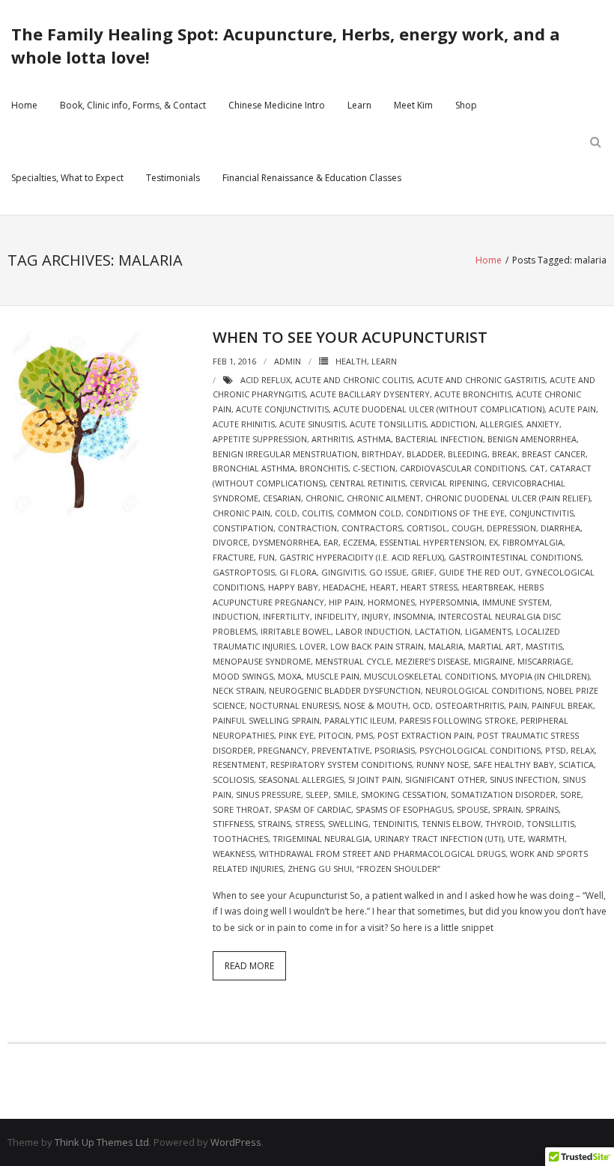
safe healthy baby (513, 764)
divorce (230, 542)
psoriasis (394, 750)
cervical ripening (448, 483)
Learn (359, 105)
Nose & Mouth (376, 705)
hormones (391, 602)
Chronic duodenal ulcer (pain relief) (507, 498)
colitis (317, 513)
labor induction (372, 631)
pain (517, 705)
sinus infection (524, 779)
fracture (233, 557)
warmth (546, 838)
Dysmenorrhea (285, 542)
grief (422, 572)
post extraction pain (424, 735)
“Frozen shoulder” (398, 868)
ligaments (488, 631)
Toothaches (240, 838)
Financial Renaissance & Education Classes (311, 177)
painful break (562, 705)
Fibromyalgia (532, 542)
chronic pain (241, 513)
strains (274, 823)
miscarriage (544, 661)
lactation (437, 631)
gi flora (298, 572)
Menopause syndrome (262, 661)
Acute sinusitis (312, 424)
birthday (382, 454)
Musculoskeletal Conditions (430, 676)
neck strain (238, 690)
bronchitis (324, 468)
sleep (317, 794)
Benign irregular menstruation (285, 454)
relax (583, 750)
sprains (542, 809)
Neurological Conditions (483, 690)
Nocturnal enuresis (294, 705)
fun (266, 557)
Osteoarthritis (469, 705)
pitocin (334, 735)
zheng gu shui (320, 868)
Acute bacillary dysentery (370, 394)
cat (537, 468)
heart (383, 587)
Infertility (286, 616)
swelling (348, 823)
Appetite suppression (260, 439)
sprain (507, 809)
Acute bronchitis (472, 394)
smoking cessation (403, 794)
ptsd (555, 750)
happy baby (293, 587)
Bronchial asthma (254, 468)
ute (515, 838)
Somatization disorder (503, 794)
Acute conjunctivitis (282, 409)
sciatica (576, 764)
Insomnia (413, 616)
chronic (324, 498)
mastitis (544, 646)
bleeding (467, 454)
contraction (307, 528)
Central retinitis (367, 483)
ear (330, 542)
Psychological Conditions (480, 750)
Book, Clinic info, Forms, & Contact (133, 105)
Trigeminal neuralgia (321, 838)
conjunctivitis (541, 513)
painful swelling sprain (266, 720)
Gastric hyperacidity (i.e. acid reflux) (361, 557)
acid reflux (265, 379)
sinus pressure (268, 794)
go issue (388, 572)
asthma (374, 439)
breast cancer (554, 454)
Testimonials (173, 177)
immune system (516, 602)
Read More (249, 965)
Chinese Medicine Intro (276, 105)
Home (24, 105)
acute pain (572, 409)
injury (375, 616)
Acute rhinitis (244, 424)
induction (235, 616)
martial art (494, 646)
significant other (445, 779)
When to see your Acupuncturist (350, 337)
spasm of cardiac (312, 809)
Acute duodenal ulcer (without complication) (438, 409)
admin (287, 361)
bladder (425, 454)
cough (467, 528)
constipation (243, 528)
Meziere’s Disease (432, 661)
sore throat (241, 809)
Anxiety (542, 424)
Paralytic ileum (359, 720)
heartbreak (488, 587)
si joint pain (374, 779)
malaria (445, 646)
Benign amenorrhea (532, 439)
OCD (422, 705)
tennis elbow (451, 823)
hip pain (346, 602)
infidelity (335, 616)
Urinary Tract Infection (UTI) (438, 838)
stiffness (233, 823)
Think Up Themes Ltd (102, 1142)
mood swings (243, 676)
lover (313, 646)
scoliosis (233, 779)
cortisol (427, 528)
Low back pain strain (377, 646)
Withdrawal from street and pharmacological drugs (382, 853)
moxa (290, 676)
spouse (472, 809)
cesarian (282, 498)
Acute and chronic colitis (354, 379)
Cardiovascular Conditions (462, 468)
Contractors (371, 528)
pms (364, 735)
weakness (234, 853)
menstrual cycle (353, 661)
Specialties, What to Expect (67, 177)
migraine (493, 661)
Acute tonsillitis (388, 424)
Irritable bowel (296, 631)
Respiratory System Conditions (341, 764)
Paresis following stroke (457, 720)
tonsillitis (550, 823)
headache (344, 587)
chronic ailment (384, 498)
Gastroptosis (244, 572)
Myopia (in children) (544, 676)
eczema (359, 542)
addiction (453, 424)
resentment (239, 764)
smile (344, 794)
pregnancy (282, 750)
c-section (374, 468)
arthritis (332, 439)
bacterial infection (439, 439)
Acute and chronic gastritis (481, 379)
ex (493, 542)
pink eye (296, 735)
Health (351, 361)
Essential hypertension (432, 542)
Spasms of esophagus (404, 809)
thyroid (503, 823)
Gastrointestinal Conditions (515, 557)
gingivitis (343, 572)
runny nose (442, 764)
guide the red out (479, 572)
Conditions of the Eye (455, 513)
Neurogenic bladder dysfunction (345, 690)
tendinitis (395, 823)
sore (570, 794)
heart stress (429, 587)
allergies (501, 424)
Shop (466, 105)
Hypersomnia (448, 602)
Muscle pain (332, 676)
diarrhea (560, 528)
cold (286, 513)
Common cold (369, 513)
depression (511, 528)
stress (309, 823)
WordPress (235, 1142)
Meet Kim (413, 105)
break (504, 454)
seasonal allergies (301, 779)
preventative (340, 750)
